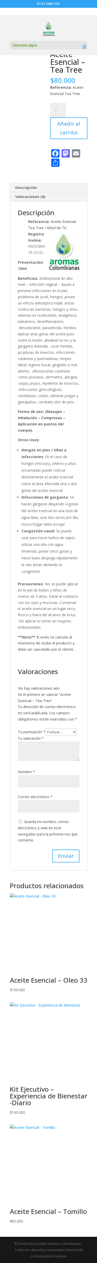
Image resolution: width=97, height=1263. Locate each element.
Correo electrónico (35, 796)
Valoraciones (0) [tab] (30, 196)
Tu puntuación (31, 731)
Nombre (26, 771)
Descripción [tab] (26, 187)
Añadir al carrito (68, 128)
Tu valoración (31, 738)
